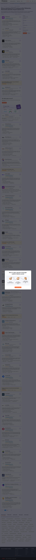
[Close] (30, 271)
